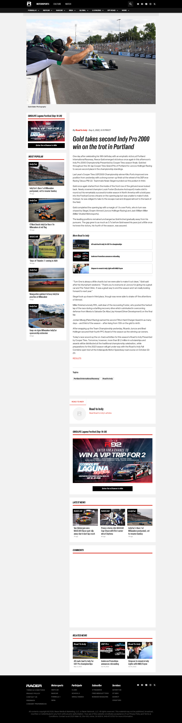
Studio (115, 693)
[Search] (130, 4)
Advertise (116, 690)
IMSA (53, 700)
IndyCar (55, 690)
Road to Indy (81, 130)
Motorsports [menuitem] (43, 4)
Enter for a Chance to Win (46, 145)
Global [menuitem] (82, 10)
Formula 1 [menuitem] (32, 10)
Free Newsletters (100, 693)
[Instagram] (150, 4)
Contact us (31, 697)
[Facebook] (142, 4)
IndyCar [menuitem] (46, 10)
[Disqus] (112, 590)
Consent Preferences (36, 704)
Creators (116, 700)
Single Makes (78, 697)
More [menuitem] (124, 10)
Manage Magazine (100, 697)
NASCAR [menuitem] (59, 10)
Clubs (74, 690)
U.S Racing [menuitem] (96, 10)
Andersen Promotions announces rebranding (105, 256)
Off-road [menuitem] (111, 10)
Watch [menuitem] (68, 4)
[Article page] (46, 174)
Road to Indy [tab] (78, 402)
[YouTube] (138, 4)
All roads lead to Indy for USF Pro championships (106, 244)
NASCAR (54, 693)
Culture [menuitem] (57, 4)
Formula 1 (55, 697)
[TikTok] (146, 4)
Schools (76, 693)
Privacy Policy (33, 693)
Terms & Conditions (35, 690)
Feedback (30, 700)
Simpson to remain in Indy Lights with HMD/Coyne (107, 268)
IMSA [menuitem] (71, 10)
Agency (115, 697)
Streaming (97, 690)
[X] (154, 4)
